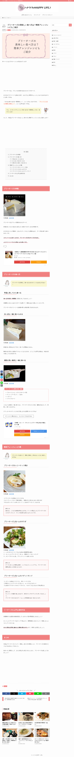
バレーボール (56, 44)
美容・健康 (55, 41)
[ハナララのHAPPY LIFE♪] (37, 7)
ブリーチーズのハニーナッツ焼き (20, 167)
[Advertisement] (26, 77)
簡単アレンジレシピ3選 (16, 165)
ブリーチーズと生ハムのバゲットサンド (22, 171)
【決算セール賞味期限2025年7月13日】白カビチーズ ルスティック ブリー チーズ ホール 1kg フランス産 (30, 252)
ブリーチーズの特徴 (15, 154)
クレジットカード (57, 35)
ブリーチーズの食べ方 (15, 157)
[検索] (71, 1)
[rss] (69, 1)
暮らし (54, 65)
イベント (55, 47)
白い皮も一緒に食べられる (19, 161)
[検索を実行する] (70, 25)
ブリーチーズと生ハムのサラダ (20, 169)
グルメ (5, 686)
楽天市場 (11, 218)
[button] (6, 693)
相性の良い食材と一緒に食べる (20, 162)
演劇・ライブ (56, 59)
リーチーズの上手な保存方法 (17, 173)
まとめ (11, 176)
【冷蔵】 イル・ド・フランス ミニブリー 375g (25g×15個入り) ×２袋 (29, 423)
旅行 (54, 62)
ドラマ (54, 53)
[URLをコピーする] (46, 693)
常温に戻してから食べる (18, 159)
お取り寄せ (55, 38)
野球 (54, 50)
